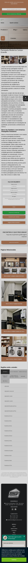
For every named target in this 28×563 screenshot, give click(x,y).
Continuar (14, 559)
